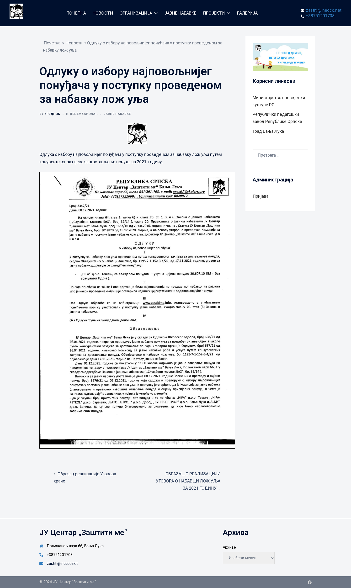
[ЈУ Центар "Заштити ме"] (16, 12)
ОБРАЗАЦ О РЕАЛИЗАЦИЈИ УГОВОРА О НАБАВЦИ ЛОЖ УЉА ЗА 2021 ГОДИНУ (188, 481)
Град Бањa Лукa (268, 131)
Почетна (76, 13)
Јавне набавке (181, 13)
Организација (136, 13)
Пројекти (214, 13)
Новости (103, 13)
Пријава (260, 196)
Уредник (52, 114)
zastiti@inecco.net (62, 563)
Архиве (229, 547)
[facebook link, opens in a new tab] (310, 582)
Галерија (247, 13)
